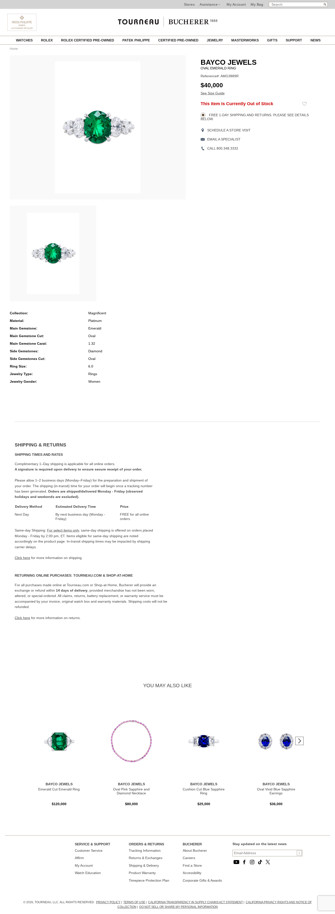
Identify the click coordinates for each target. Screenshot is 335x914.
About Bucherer (195, 850)
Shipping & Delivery (144, 865)
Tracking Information (145, 850)
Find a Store (192, 865)
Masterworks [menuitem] (245, 40)
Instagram (252, 862)
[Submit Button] (299, 853)
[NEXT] (299, 741)
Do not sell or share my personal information (178, 907)
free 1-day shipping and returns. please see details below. (255, 117)
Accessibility (192, 873)
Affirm (79, 858)
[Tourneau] (167, 20)
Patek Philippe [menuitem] (136, 40)
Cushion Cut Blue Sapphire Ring (204, 791)
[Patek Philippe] (22, 22)
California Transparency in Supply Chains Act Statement (195, 902)
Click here (22, 558)
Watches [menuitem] (25, 40)
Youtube (236, 862)
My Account (236, 4)
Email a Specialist (224, 139)
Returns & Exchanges (145, 858)
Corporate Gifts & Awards (202, 880)
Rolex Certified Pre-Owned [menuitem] (88, 40)
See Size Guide (213, 93)
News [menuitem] (315, 40)
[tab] (91, 445)
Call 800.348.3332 (222, 148)
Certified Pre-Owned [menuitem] (178, 40)
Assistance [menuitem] (209, 4)
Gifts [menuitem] (272, 40)
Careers (189, 858)
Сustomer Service (89, 850)
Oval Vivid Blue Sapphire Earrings (276, 791)
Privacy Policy (108, 902)
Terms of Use (134, 902)
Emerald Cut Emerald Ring (59, 789)
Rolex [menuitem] (47, 40)
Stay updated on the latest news (259, 844)
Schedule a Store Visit (229, 130)
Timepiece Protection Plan (149, 880)
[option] (53, 253)
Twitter (268, 862)
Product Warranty (142, 873)
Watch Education (88, 873)
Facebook (244, 862)
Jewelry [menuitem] (215, 40)
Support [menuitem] (294, 40)
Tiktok (260, 862)
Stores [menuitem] (189, 4)
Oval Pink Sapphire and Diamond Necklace (131, 791)
